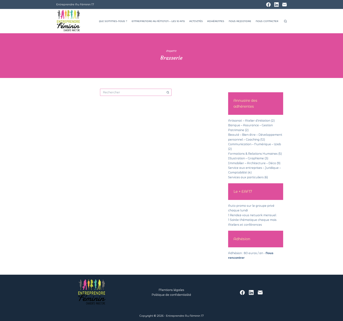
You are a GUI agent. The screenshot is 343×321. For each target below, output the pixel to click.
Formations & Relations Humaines (253, 153)
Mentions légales (171, 290)
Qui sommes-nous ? (113, 21)
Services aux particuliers (246, 177)
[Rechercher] (285, 21)
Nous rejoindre (240, 21)
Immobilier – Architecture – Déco (252, 163)
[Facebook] (268, 4)
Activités (196, 21)
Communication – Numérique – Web (254, 144)
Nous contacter (267, 21)
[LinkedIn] (276, 4)
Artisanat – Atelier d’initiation (249, 120)
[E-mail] (284, 4)
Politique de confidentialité (171, 295)
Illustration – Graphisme (246, 158)
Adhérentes (215, 21)
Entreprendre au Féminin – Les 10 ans (158, 21)
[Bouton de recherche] (168, 92)
